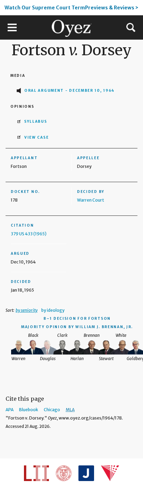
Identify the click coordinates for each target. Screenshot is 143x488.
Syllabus (35, 121)
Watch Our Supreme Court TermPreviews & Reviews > (71, 8)
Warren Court (90, 200)
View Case (36, 137)
